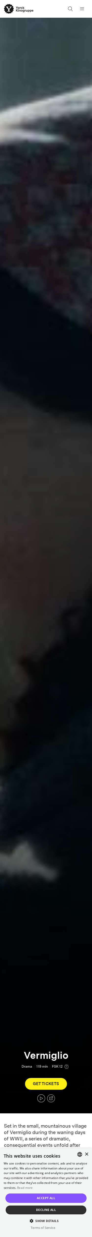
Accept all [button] (46, 1198)
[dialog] (46, 1192)
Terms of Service (43, 1227)
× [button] (86, 1154)
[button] (46, 1220)
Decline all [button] (46, 1210)
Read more (25, 1188)
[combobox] (79, 1154)
